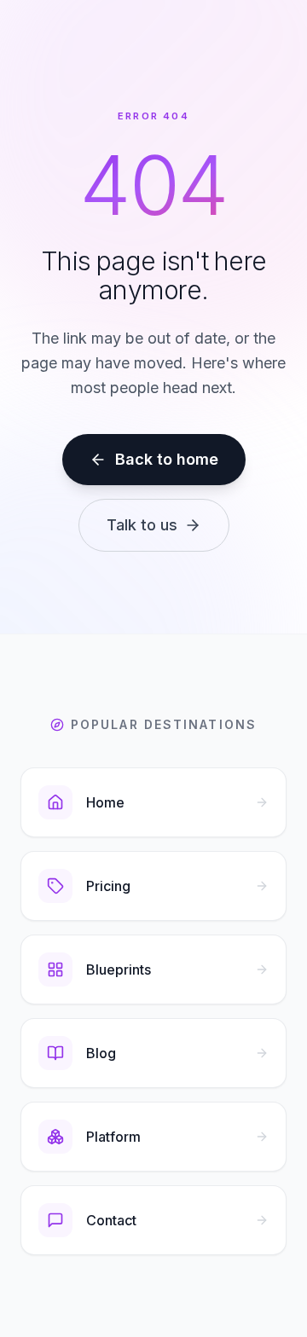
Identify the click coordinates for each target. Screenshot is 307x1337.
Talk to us (142, 525)
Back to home (166, 459)
